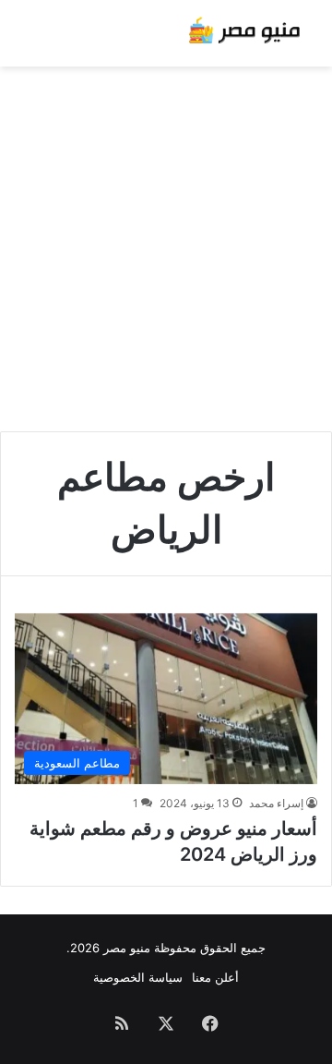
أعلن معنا (215, 977)
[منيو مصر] (244, 33)
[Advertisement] (166, 242)
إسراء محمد (276, 803)
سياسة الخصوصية (138, 977)
